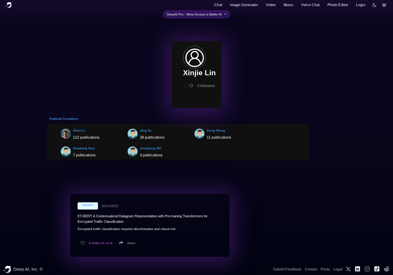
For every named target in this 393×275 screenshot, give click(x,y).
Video (271, 5)
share (131, 243)
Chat (218, 5)
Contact (311, 269)
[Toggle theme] (374, 5)
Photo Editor (338, 5)
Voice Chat (310, 5)
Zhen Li (79, 130)
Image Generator (244, 5)
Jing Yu (145, 130)
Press (325, 269)
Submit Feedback (287, 269)
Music (289, 5)
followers (206, 86)
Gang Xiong (216, 130)
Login (360, 5)
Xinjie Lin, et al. (102, 243)
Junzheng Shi (150, 148)
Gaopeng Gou (84, 148)
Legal (338, 269)
